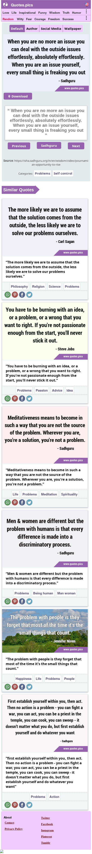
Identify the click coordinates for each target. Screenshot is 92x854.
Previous (19, 146)
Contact (9, 822)
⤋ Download (18, 96)
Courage (40, 19)
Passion (42, 390)
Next (76, 146)
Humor (76, 12)
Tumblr (45, 842)
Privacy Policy (14, 828)
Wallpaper (72, 28)
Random (8, 19)
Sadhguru (49, 145)
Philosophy (19, 286)
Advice (57, 390)
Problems (42, 173)
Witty (20, 19)
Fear (29, 19)
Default (17, 28)
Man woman (66, 593)
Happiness (23, 678)
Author (32, 28)
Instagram (47, 830)
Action (54, 796)
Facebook (47, 824)
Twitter (45, 818)
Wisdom (54, 12)
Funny (42, 12)
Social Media (51, 28)
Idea (70, 390)
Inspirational (27, 12)
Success (68, 19)
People (69, 678)
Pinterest (46, 836)
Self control (63, 173)
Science (55, 286)
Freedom (54, 19)
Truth (66, 12)
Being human (43, 593)
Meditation (49, 494)
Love (6, 12)
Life (14, 12)
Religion (38, 286)
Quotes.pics (22, 5)
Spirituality (69, 494)
